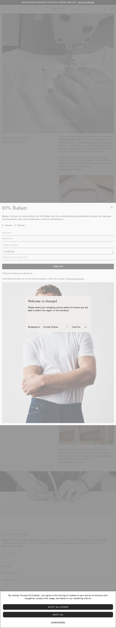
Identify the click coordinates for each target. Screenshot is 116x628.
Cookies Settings (58, 622)
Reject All (58, 615)
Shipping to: (34, 327)
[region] (58, 609)
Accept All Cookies (58, 607)
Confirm (76, 327)
